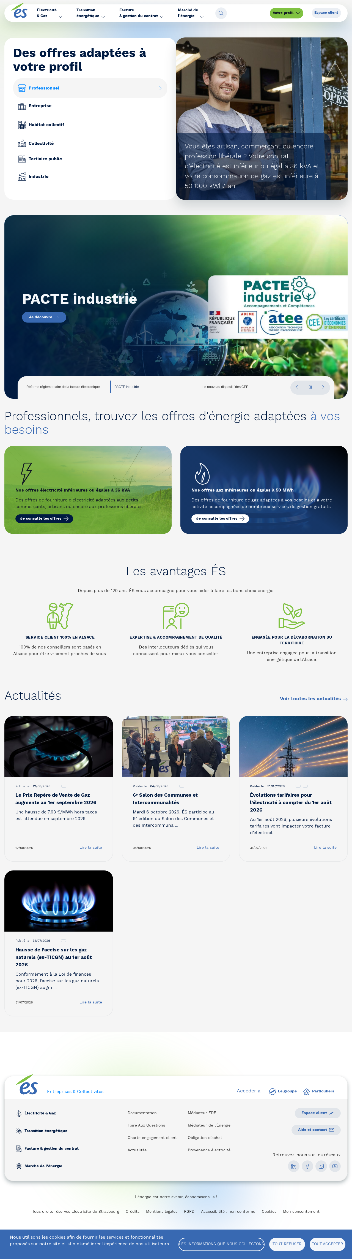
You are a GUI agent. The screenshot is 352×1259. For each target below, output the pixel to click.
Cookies (269, 1212)
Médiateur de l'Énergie (209, 1125)
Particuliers (323, 1091)
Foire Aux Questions (146, 1125)
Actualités (137, 1150)
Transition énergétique (45, 1131)
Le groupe (287, 1091)
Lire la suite (90, 848)
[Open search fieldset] (221, 13)
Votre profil (283, 13)
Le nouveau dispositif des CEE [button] (225, 387)
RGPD (189, 1212)
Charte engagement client (152, 1138)
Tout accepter (327, 1244)
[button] (49, 13)
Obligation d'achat (205, 1138)
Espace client (326, 13)
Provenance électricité (209, 1150)
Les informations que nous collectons (221, 1244)
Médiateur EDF (202, 1113)
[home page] (19, 13)
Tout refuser (287, 1244)
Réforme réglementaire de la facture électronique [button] (63, 387)
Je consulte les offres (40, 518)
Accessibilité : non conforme (228, 1212)
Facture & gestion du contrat (51, 1149)
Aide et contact (312, 1130)
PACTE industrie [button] (126, 387)
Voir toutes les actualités (310, 698)
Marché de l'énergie (43, 1166)
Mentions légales (161, 1212)
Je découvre (40, 325)
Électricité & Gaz (40, 1113)
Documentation (142, 1113)
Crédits (132, 1212)
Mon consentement (301, 1212)
